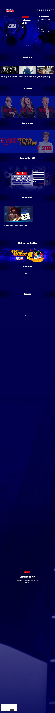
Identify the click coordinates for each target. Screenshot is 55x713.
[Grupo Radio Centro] (47, 10)
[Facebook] (37, 10)
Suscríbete (27, 572)
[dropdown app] (49, 10)
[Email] (51, 10)
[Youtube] (43, 10)
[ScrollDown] (27, 46)
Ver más (26, 82)
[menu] (2, 10)
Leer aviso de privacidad (6, 710)
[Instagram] (41, 10)
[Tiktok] (45, 10)
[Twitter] (39, 10)
